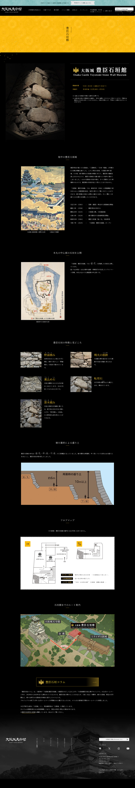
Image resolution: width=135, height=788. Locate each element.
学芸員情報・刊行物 (96, 10)
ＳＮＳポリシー (64, 742)
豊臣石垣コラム (55, 682)
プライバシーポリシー (71, 745)
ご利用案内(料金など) (34, 10)
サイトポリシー (57, 742)
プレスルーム (51, 742)
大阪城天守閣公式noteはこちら (114, 739)
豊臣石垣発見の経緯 (28, 712)
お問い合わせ (108, 11)
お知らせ (74, 10)
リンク (44, 740)
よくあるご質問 (37, 742)
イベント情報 (65, 10)
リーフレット (84, 10)
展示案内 (56, 10)
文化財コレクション (96, 12)
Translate (129, 11)
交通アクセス (47, 10)
